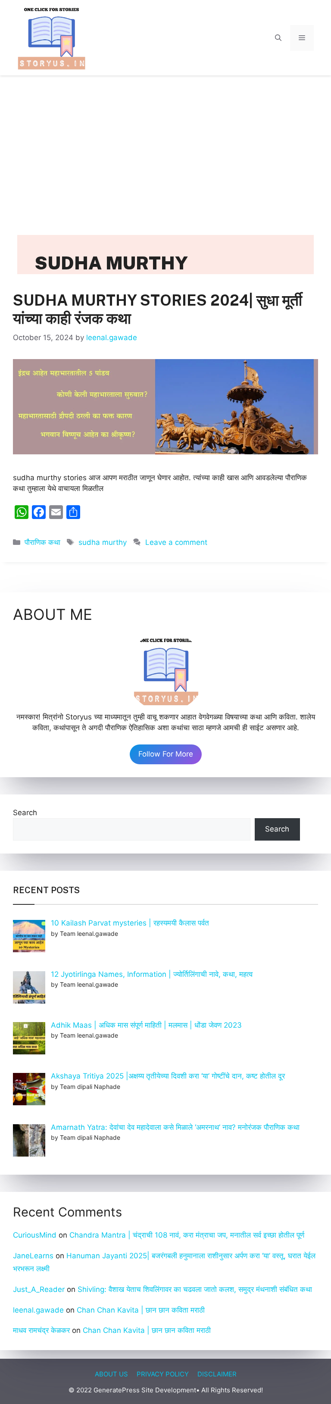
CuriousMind (34, 1235)
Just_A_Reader (39, 1289)
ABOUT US (111, 1374)
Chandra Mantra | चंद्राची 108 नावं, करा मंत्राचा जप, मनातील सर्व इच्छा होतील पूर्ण (186, 1235)
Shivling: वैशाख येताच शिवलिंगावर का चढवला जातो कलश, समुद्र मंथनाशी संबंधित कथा (196, 1289)
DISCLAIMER (217, 1374)
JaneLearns (33, 1255)
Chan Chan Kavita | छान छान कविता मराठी (141, 1310)
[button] (278, 38)
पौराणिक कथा (42, 542)
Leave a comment (176, 542)
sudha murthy (102, 542)
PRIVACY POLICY (163, 1374)
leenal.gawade (38, 1310)
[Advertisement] (165, 146)
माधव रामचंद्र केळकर (41, 1330)
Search (25, 812)
